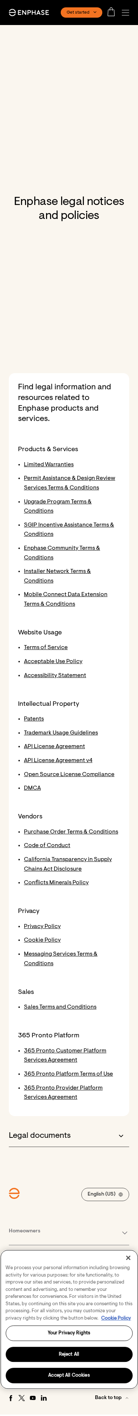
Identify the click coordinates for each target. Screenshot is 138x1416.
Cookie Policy (42, 940)
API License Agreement (54, 747)
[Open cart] (113, 12)
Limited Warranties (49, 465)
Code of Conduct (47, 846)
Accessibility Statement (55, 676)
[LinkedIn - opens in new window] (43, 1397)
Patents (34, 719)
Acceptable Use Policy (53, 662)
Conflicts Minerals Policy (56, 883)
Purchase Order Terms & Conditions (71, 832)
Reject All (69, 1354)
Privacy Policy (42, 927)
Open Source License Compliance (69, 775)
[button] (127, 12)
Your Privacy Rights (69, 1333)
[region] (69, 1319)
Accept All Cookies (68, 1375)
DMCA (32, 788)
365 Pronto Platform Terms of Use (68, 1074)
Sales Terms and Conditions (60, 1007)
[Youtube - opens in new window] (32, 1397)
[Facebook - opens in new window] (10, 1397)
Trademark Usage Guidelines (61, 733)
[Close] (128, 1258)
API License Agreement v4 (58, 761)
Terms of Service (46, 648)
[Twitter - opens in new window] (21, 1397)
